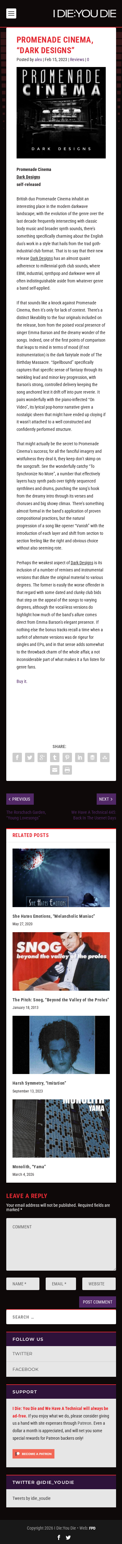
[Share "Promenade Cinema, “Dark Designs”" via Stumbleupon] (105, 757)
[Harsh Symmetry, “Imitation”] (61, 1045)
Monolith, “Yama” (29, 1166)
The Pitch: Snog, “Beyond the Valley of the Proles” (61, 999)
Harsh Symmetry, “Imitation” (39, 1083)
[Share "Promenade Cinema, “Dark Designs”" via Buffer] (92, 757)
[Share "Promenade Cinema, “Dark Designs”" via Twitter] (29, 757)
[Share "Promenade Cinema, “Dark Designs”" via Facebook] (17, 757)
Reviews (77, 59)
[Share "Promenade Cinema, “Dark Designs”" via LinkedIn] (80, 757)
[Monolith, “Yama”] (61, 1128)
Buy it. (22, 681)
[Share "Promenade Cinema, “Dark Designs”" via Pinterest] (67, 757)
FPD (92, 1528)
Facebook (25, 1369)
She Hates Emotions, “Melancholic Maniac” (54, 916)
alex (38, 59)
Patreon (84, 1423)
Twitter (22, 1353)
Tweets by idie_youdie (32, 1498)
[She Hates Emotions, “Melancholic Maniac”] (61, 878)
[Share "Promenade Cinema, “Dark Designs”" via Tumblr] (54, 757)
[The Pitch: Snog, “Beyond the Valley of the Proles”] (61, 961)
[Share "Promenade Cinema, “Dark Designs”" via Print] (67, 770)
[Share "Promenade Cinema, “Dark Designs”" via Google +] (42, 757)
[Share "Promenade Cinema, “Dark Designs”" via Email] (54, 770)
